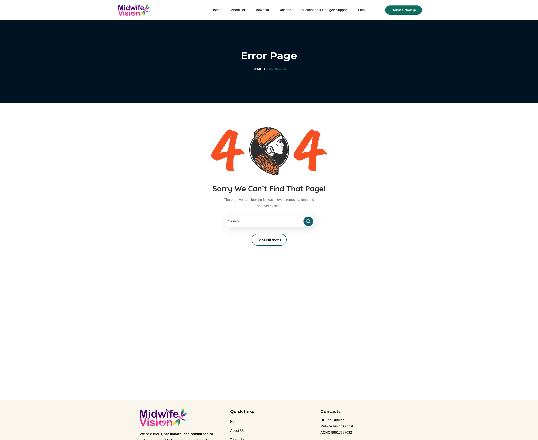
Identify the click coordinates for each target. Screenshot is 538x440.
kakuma (285, 10)
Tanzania (262, 10)
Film (361, 10)
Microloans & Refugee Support (325, 10)
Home (215, 10)
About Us (238, 10)
